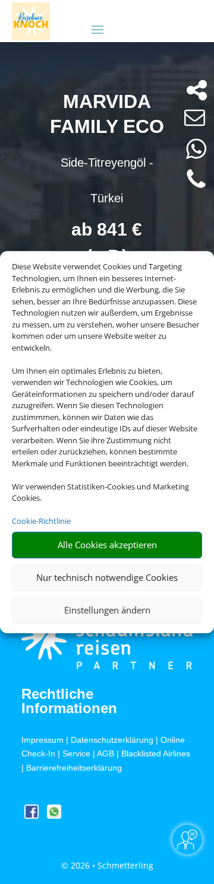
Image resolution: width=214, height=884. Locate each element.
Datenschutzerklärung (112, 740)
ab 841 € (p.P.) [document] (106, 243)
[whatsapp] (54, 815)
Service (76, 753)
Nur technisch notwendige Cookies (107, 577)
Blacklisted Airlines (155, 753)
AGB (105, 753)
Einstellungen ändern (107, 610)
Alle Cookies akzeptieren (107, 545)
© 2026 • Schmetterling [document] (107, 865)
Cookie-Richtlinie (41, 521)
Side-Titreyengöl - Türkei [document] (107, 180)
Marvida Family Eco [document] (107, 114)
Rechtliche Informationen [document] (69, 701)
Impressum (42, 740)
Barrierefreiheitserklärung (74, 767)
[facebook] (32, 815)
